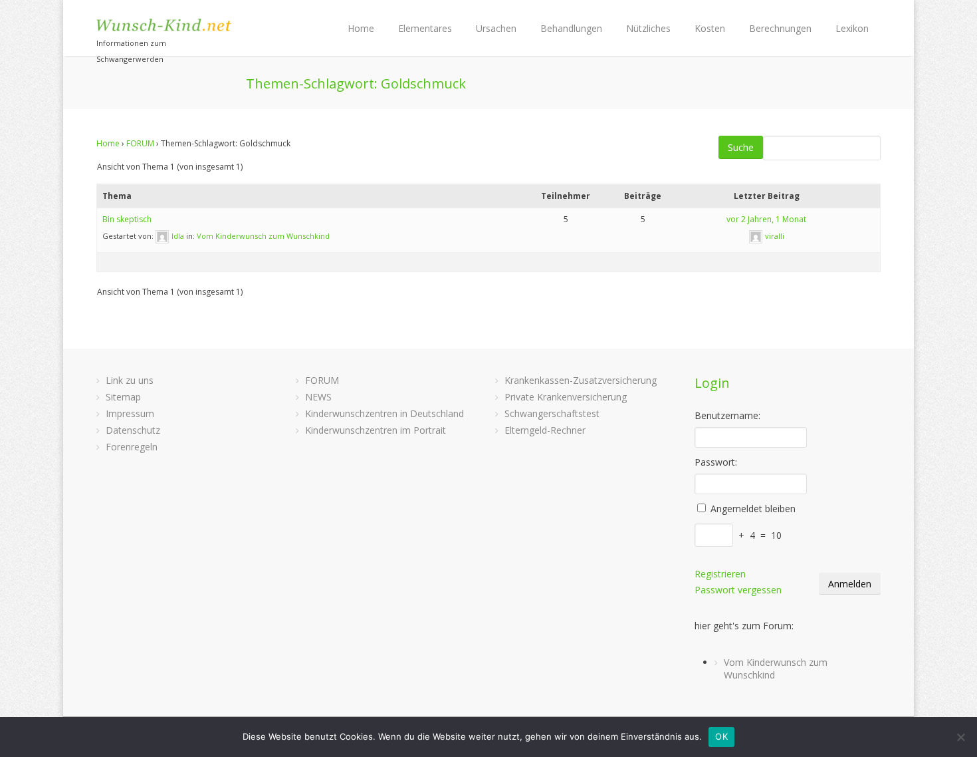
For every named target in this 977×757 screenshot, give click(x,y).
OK (721, 736)
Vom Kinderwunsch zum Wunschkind (263, 236)
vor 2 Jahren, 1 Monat (766, 219)
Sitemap (123, 396)
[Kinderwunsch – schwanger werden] (164, 25)
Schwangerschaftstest (551, 413)
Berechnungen (780, 28)
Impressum (130, 413)
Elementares (425, 28)
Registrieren (720, 573)
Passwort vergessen (738, 589)
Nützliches (648, 28)
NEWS (318, 396)
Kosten (710, 28)
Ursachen (496, 28)
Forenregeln (132, 446)
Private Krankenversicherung (565, 396)
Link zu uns (130, 380)
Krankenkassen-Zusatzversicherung (580, 380)
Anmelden (849, 583)
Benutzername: (727, 415)
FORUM (140, 143)
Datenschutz (133, 430)
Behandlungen (571, 28)
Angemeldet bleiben (753, 508)
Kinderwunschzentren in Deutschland (384, 413)
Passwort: (716, 462)
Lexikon (852, 28)
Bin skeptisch (127, 219)
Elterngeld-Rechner (545, 430)
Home (361, 28)
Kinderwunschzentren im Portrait (375, 430)
